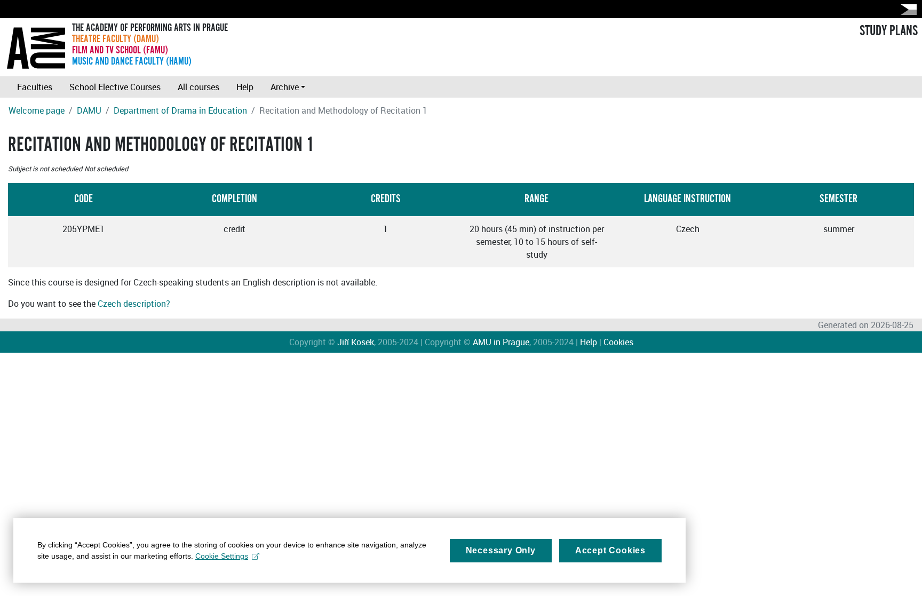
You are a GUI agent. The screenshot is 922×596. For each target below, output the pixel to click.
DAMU (89, 110)
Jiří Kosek (355, 342)
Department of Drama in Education (180, 110)
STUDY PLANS (889, 30)
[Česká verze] (906, 9)
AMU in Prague (501, 342)
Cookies (618, 342)
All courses (198, 87)
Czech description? (134, 303)
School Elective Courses (115, 87)
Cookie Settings (221, 556)
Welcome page (37, 110)
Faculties (34, 87)
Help (244, 87)
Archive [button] (285, 87)
